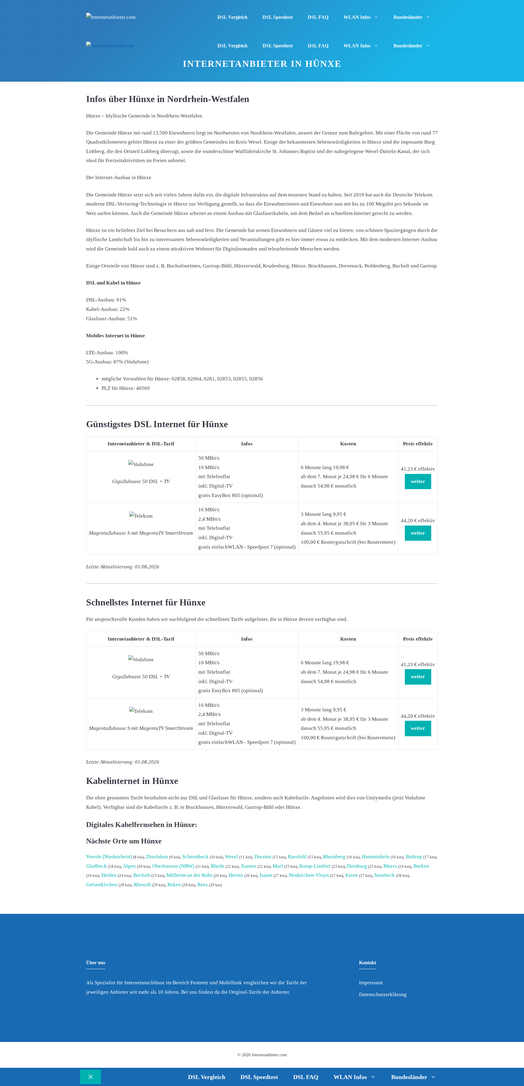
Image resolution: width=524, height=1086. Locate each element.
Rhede (217, 866)
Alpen (129, 866)
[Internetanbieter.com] (110, 46)
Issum (266, 875)
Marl (278, 866)
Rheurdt (142, 884)
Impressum (371, 983)
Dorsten (262, 857)
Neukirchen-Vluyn (309, 875)
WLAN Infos (357, 17)
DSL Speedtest (278, 17)
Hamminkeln (375, 857)
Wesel (231, 857)
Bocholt (141, 875)
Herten (236, 875)
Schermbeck (195, 857)
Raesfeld (297, 857)
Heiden (109, 875)
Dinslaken (157, 857)
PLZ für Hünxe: (118, 388)
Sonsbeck (384, 875)
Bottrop (414, 857)
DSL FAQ (318, 17)
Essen (351, 875)
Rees (202, 884)
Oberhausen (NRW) (173, 866)
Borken (421, 866)
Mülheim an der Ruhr (189, 875)
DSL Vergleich (232, 17)
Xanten (248, 866)
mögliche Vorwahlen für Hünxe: (136, 379)
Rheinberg (334, 857)
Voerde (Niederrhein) (109, 857)
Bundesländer (408, 17)
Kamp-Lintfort (315, 866)
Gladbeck (96, 866)
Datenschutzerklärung (383, 994)
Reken (174, 884)
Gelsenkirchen (101, 884)
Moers (390, 866)
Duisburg (357, 866)
